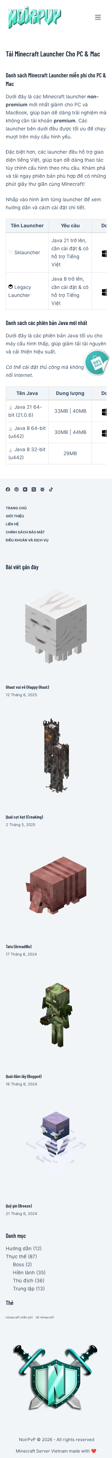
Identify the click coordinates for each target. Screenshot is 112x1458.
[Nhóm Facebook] (42, 489)
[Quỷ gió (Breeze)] (56, 1145)
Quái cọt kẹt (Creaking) (24, 816)
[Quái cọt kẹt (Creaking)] (56, 755)
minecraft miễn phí (19, 1317)
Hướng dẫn (19, 1248)
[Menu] (98, 17)
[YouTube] (25, 489)
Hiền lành (24, 1272)
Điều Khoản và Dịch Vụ (27, 540)
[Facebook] (8, 489)
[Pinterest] (16, 489)
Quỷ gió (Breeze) (19, 1205)
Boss (18, 1264)
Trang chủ (16, 508)
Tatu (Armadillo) (18, 946)
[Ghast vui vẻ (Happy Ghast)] (56, 626)
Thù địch (23, 1280)
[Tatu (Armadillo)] (56, 885)
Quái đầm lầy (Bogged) (23, 1076)
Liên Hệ (12, 524)
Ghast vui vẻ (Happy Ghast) (27, 687)
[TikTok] (51, 489)
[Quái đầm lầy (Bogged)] (56, 1015)
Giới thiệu (15, 516)
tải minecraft (45, 1317)
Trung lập (23, 1288)
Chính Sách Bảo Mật (25, 532)
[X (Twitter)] (34, 489)
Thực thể (16, 1256)
